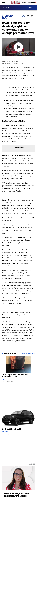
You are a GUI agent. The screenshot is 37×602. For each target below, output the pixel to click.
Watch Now (31, 2)
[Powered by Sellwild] (32, 464)
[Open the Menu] (3, 2)
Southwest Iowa (8, 17)
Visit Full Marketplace (28, 353)
